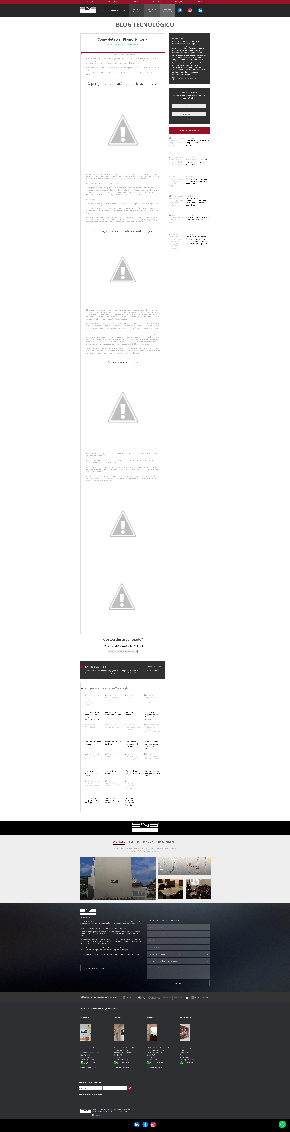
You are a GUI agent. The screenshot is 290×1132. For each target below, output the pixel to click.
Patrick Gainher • (114, 44)
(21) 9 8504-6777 (189, 1063)
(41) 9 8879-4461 (123, 1063)
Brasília (148, 841)
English (200, 2)
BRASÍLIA (167, 10)
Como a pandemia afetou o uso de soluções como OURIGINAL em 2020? (93, 715)
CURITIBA (152, 10)
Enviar (189, 119)
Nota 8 (116, 646)
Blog (125, 10)
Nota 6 (124, 646)
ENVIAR (178, 983)
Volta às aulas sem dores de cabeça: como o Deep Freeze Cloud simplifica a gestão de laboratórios (196, 201)
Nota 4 (132, 646)
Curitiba (134, 841)
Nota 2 (140, 646)
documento (94, 467)
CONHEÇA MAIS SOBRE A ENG (186, 78)
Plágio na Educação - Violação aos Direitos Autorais (152, 773)
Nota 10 (108, 646)
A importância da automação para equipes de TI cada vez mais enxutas (196, 162)
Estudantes (134, 2)
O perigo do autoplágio (129, 713)
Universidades (112, 2)
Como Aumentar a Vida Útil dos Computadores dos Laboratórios (197, 142)
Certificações (156, 2)
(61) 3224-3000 (155, 1060)
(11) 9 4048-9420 (90, 1063)
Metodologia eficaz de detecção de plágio (113, 713)
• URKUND (134, 44)
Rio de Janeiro (165, 841)
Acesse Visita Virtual (88, 1067)
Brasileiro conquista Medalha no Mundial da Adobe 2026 (197, 218)
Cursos (103, 10)
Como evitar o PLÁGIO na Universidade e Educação (130, 801)
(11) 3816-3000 (89, 1060)
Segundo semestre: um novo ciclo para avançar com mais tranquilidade (196, 181)
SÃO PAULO (136, 10)
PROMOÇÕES (178, 2)
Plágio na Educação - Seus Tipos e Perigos (132, 772)
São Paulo (119, 841)
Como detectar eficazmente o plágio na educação (132, 744)
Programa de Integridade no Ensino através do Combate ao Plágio (152, 715)
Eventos (114, 10)
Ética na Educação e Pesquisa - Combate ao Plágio (92, 800)
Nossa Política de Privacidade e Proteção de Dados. (111, 1111)
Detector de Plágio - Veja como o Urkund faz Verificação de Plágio (152, 745)
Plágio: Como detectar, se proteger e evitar (112, 800)
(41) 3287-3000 (122, 1060)
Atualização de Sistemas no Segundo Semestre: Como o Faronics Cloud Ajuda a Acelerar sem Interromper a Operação (197, 240)
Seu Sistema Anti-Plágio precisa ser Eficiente (91, 773)
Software (89, 2)
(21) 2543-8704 (188, 1060)
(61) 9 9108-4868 (156, 1063)
